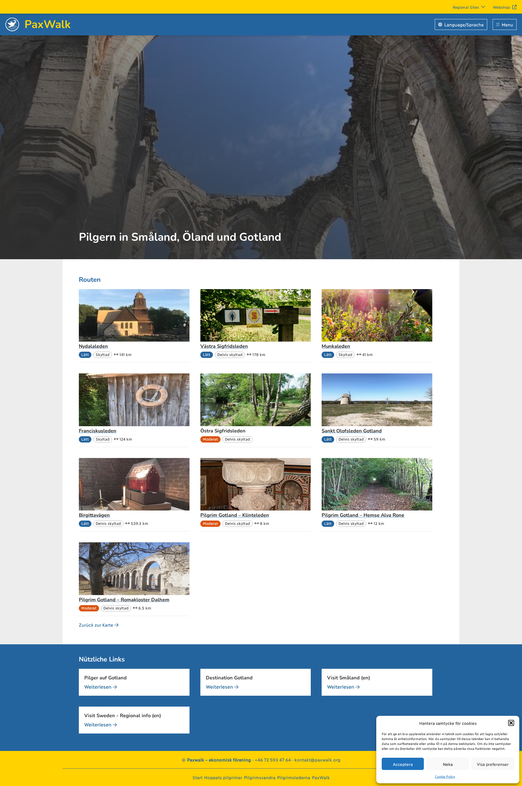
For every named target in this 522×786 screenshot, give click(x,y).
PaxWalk (321, 777)
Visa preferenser (493, 764)
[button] (511, 723)
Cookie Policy (445, 776)
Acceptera (403, 764)
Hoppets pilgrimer (223, 777)
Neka (448, 764)
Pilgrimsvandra (259, 777)
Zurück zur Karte (96, 624)
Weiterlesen (97, 686)
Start (197, 777)
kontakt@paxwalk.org (317, 759)
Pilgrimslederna (293, 777)
